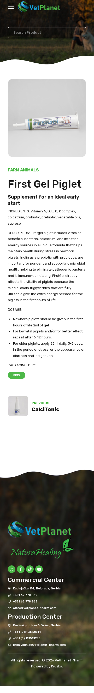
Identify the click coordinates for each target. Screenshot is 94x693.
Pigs (16, 375)
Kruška (56, 666)
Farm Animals (23, 170)
